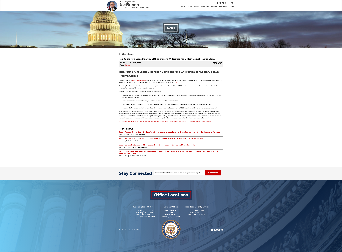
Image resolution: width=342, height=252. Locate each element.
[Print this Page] (219, 63)
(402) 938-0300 (174, 217)
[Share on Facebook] (214, 63)
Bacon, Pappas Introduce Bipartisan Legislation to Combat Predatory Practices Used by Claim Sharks (161, 138)
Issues (196, 6)
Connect (232, 6)
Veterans (127, 65)
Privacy (136, 229)
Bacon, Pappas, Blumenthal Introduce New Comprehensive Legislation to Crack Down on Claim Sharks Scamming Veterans (169, 132)
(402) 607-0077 (200, 215)
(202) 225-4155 (148, 215)
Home (183, 6)
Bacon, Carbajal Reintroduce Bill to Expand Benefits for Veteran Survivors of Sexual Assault (157, 145)
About (190, 6)
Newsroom (205, 6)
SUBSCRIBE (214, 173)
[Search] (232, 2)
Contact (128, 229)
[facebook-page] (217, 3)
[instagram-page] (223, 3)
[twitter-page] (220, 3)
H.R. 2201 (178, 82)
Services (214, 6)
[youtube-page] (225, 3)
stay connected (135, 173)
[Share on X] (216, 63)
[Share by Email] (221, 63)
